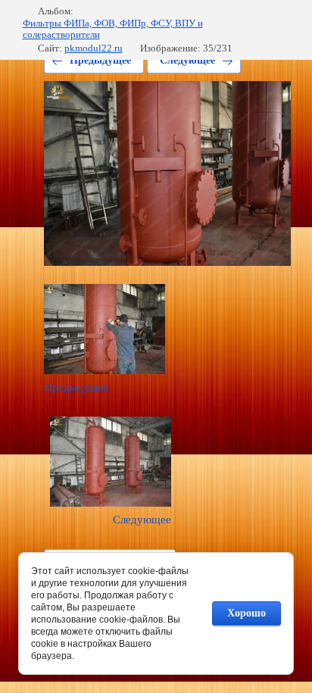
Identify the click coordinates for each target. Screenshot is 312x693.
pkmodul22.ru (93, 48)
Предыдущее (100, 60)
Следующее (187, 60)
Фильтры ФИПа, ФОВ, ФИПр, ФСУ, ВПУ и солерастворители (113, 29)
